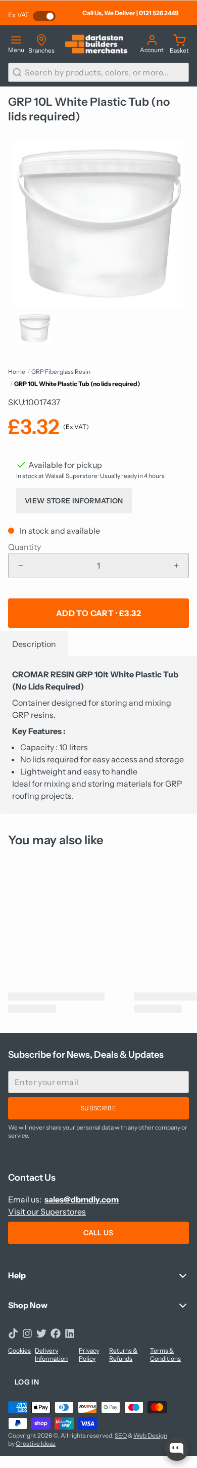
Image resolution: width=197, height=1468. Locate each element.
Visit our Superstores (47, 1211)
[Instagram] (27, 1333)
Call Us (98, 1232)
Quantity (24, 547)
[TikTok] (13, 1333)
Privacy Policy (89, 1354)
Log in (27, 1382)
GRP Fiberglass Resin (60, 371)
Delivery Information (51, 1354)
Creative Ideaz (36, 1443)
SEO (121, 1435)
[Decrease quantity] (21, 565)
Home (16, 371)
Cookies (19, 1350)
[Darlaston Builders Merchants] (96, 44)
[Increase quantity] (176, 565)
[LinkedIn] (70, 1333)
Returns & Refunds (123, 1354)
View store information (74, 500)
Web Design (150, 1435)
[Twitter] (41, 1333)
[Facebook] (56, 1333)
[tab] (34, 643)
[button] (98, 613)
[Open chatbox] (177, 1449)
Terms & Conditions (165, 1354)
